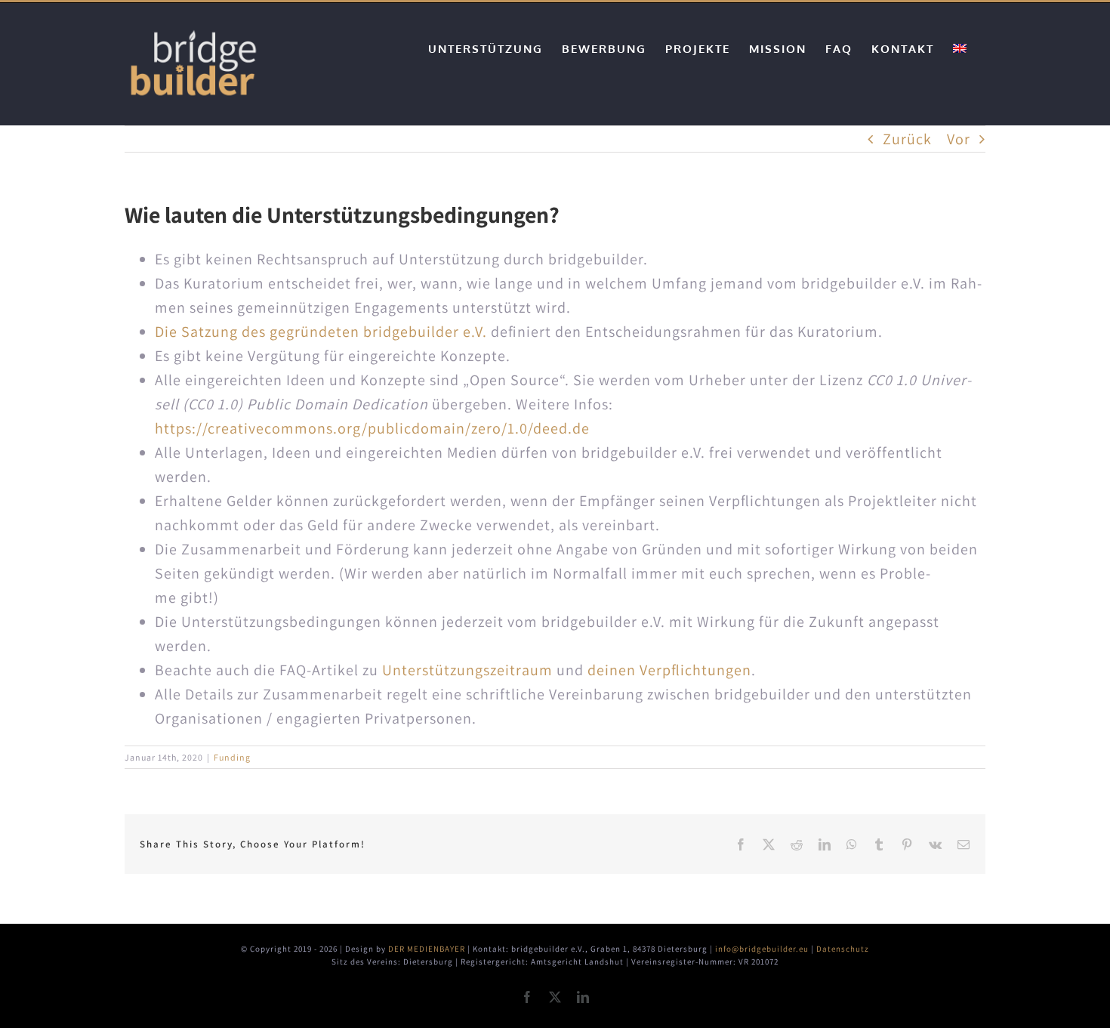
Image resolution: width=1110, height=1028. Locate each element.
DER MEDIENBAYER (426, 948)
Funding (232, 757)
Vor (958, 139)
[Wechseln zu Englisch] (960, 48)
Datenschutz (842, 948)
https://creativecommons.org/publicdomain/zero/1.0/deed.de (372, 428)
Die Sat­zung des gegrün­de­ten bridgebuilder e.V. (321, 331)
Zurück (907, 139)
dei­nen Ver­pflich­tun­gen (669, 670)
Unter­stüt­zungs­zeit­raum (467, 670)
